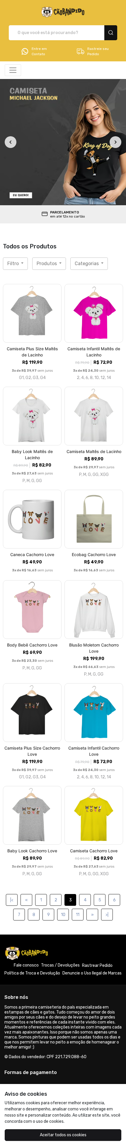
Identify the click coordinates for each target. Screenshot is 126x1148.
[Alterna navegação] (13, 70)
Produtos (47, 263)
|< (11, 900)
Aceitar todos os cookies (63, 1134)
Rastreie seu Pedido (98, 51)
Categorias (87, 263)
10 (63, 914)
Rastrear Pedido (97, 965)
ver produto (32, 313)
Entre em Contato (39, 51)
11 (77, 914)
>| (106, 914)
